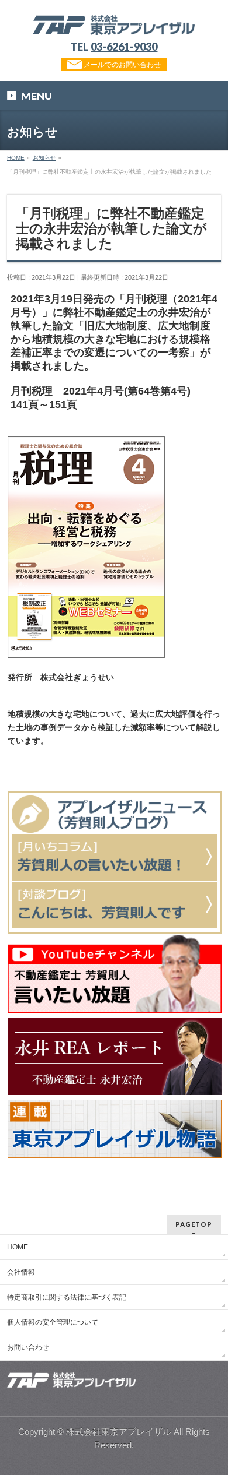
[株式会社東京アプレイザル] (114, 22)
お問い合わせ (28, 1347)
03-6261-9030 (124, 46)
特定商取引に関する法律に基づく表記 (66, 1297)
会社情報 (21, 1272)
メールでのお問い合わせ (121, 65)
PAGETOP (193, 1224)
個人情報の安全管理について (52, 1322)
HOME (17, 1247)
